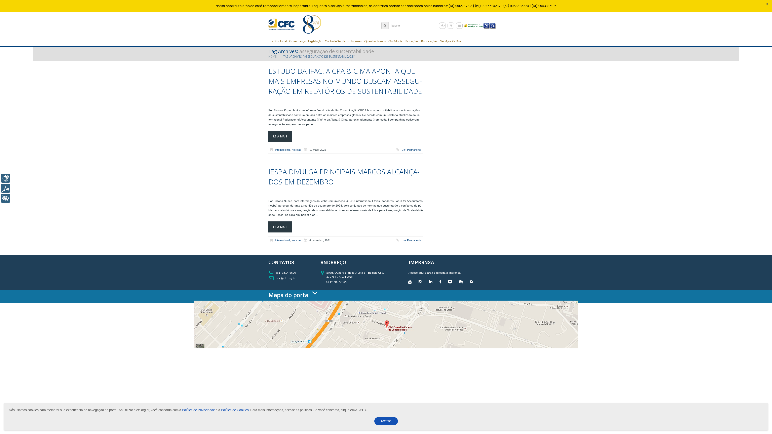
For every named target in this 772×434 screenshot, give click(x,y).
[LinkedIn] (431, 281)
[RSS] (472, 281)
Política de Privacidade (198, 410)
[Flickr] (451, 281)
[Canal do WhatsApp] (461, 281)
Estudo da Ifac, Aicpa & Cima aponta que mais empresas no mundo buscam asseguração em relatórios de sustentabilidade (345, 81)
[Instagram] (421, 281)
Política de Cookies (235, 410)
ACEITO (386, 421)
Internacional (282, 149)
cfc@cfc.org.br (286, 278)
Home (272, 56)
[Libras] (5, 178)
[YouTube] (411, 281)
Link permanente (411, 149)
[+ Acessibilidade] (5, 198)
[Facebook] (441, 281)
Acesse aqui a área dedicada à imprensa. (435, 272)
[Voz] (5, 188)
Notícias (296, 149)
